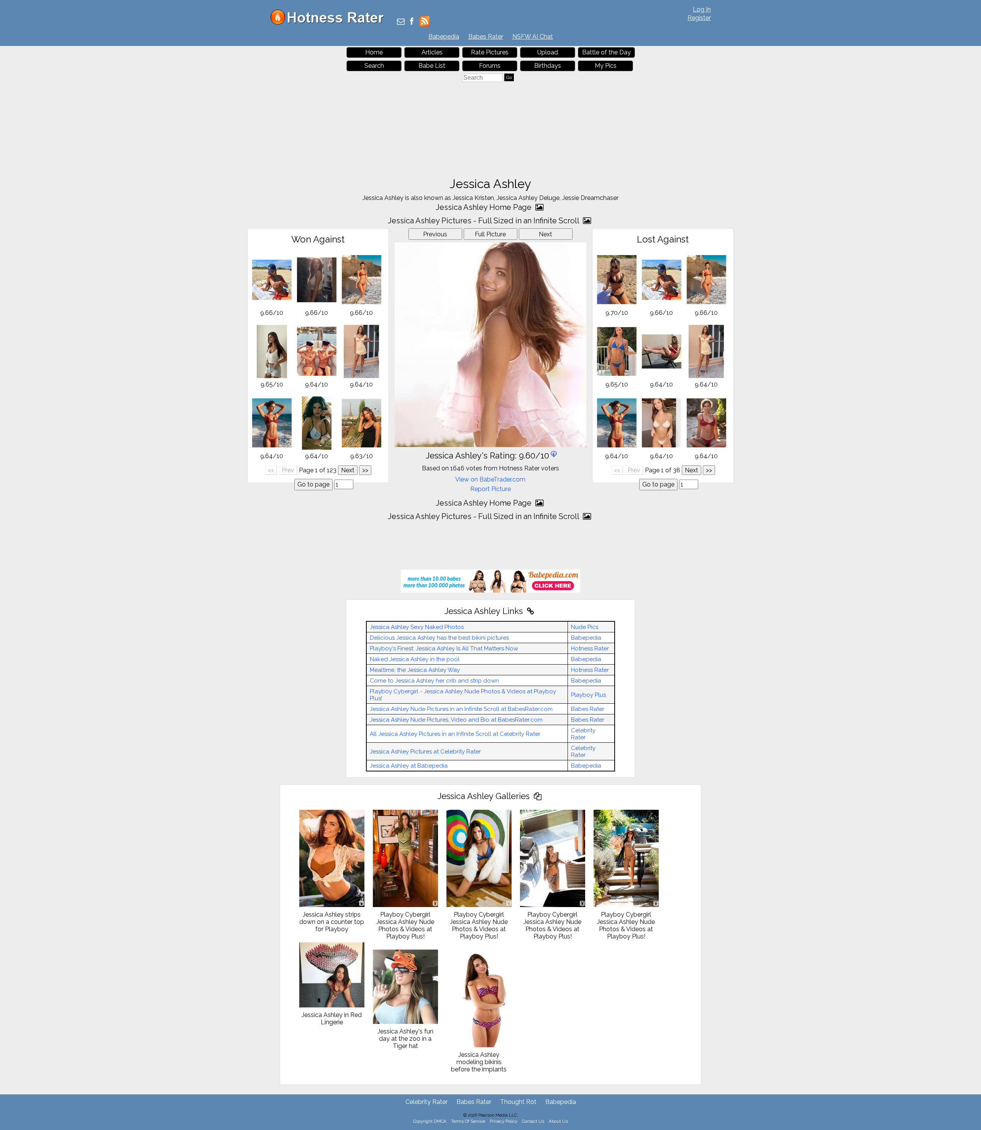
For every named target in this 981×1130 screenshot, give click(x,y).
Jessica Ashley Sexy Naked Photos (417, 627)
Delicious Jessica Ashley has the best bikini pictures (439, 637)
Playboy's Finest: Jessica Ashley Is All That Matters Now (444, 648)
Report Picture (490, 489)
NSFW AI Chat (532, 36)
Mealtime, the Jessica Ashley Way (415, 670)
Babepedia (443, 36)
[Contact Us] (401, 22)
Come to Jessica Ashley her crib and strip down (434, 680)
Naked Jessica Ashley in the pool (414, 659)
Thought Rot (518, 1101)
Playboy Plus (588, 694)
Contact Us (533, 1121)
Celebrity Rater (583, 734)
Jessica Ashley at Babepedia (409, 765)
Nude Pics (584, 627)
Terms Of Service (468, 1121)
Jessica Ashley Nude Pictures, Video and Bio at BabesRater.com (456, 719)
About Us (558, 1121)
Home (374, 52)
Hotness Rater (590, 648)
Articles (432, 52)
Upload (547, 52)
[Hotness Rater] (330, 22)
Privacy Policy (503, 1121)
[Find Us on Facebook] (411, 22)
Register (699, 17)
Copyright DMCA (429, 1121)
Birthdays (547, 65)
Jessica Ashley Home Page (484, 207)
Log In (702, 9)
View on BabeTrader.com (490, 479)
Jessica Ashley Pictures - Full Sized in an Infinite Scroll (484, 220)
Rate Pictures (490, 52)
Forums (489, 65)
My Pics (606, 65)
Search (374, 65)
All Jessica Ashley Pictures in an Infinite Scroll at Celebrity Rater (455, 733)
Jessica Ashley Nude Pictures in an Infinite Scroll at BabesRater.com (461, 709)
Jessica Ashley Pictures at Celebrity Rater (425, 751)
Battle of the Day (606, 52)
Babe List (431, 65)
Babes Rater (485, 36)
